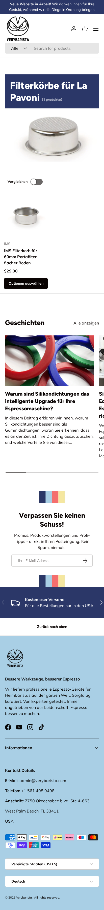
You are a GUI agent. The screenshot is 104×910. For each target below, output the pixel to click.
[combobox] (52, 48)
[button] (84, 28)
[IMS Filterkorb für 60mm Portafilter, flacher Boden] (26, 215)
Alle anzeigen (86, 323)
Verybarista (24, 897)
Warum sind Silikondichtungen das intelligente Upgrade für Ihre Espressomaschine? (47, 401)
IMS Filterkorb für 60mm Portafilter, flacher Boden (21, 256)
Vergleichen (18, 181)
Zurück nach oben (52, 626)
